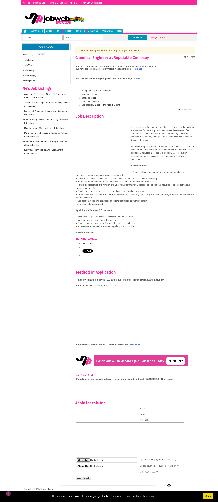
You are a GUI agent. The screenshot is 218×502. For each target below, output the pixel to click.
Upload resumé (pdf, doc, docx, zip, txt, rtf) (158, 460)
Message (144, 420)
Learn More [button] (148, 496)
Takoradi (92, 98)
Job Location (30, 60)
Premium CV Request (92, 3)
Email (143, 414)
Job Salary (29, 70)
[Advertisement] (103, 149)
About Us (74, 3)
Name (143, 409)
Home (25, 31)
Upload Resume (53, 31)
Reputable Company (101, 91)
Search (137, 38)
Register (67, 31)
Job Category (30, 75)
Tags (41, 54)
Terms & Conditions (58, 3)
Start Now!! (135, 344)
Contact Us (93, 31)
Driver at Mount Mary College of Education (44, 128)
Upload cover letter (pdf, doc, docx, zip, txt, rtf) (159, 466)
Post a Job (80, 31)
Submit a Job (39, 3)
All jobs (26, 3)
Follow (137, 78)
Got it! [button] (208, 496)
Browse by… (29, 54)
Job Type (28, 65)
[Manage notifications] (8, 493)
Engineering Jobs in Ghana (107, 105)
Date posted (29, 80)
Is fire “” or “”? (149, 472)
